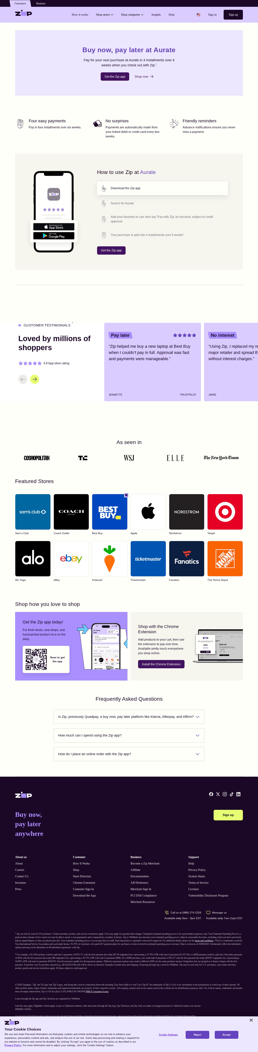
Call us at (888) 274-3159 (186, 912)
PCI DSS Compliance (144, 895)
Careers (19, 869)
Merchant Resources (143, 901)
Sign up (233, 14)
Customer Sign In (83, 889)
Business (40, 3)
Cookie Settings (168, 1034)
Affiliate (135, 869)
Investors (20, 882)
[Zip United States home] (23, 15)
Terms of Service (198, 882)
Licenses (193, 889)
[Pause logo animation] (236, 458)
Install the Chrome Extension (161, 664)
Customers (20, 3)
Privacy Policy (197, 869)
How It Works (81, 863)
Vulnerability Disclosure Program (208, 895)
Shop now (141, 76)
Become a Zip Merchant (145, 863)
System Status (196, 876)
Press (18, 889)
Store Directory (82, 876)
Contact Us (22, 876)
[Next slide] (34, 379)
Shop (76, 869)
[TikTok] (231, 794)
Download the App (84, 895)
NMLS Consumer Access (97, 991)
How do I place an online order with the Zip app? (94, 754)
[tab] (162, 188)
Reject (197, 1034)
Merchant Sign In (141, 889)
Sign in (212, 14)
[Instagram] (224, 794)
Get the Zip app (115, 76)
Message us (219, 912)
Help (191, 863)
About (19, 863)
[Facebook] (211, 794)
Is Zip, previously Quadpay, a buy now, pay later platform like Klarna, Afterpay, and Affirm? (126, 717)
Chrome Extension (84, 882)
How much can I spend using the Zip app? (90, 735)
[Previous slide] (22, 379)
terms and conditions (204, 940)
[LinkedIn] (238, 794)
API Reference (139, 882)
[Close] (251, 1020)
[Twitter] (218, 794)
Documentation (140, 876)
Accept (226, 1034)
